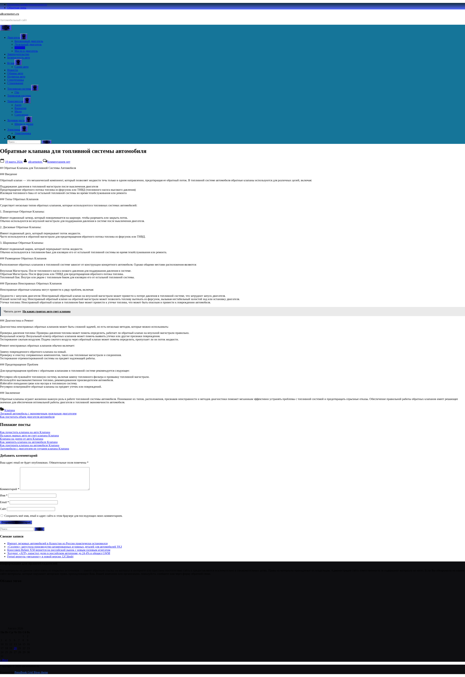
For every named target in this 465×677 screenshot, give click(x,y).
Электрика (14, 129)
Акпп (18, 104)
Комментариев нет (58, 161)
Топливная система (19, 88)
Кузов (11, 63)
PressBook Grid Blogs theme (31, 672)
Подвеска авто (16, 76)
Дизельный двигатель (28, 44)
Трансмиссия (15, 101)
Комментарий (9, 489)
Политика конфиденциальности (27, 4)
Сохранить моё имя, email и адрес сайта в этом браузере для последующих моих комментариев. (63, 515)
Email (4, 502)
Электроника (23, 133)
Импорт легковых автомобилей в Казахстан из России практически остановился (57, 543)
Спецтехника (15, 79)
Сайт (3, 508)
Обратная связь (16, 7)
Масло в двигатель (26, 50)
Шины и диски (24, 124)
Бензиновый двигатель (29, 41)
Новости (12, 70)
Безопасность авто (18, 57)
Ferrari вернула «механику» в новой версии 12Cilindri (40, 556)
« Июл (4, 660)
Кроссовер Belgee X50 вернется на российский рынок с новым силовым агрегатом (58, 549)
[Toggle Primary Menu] (6, 28)
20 (15, 648)
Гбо (17, 92)
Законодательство (18, 54)
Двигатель (13, 37)
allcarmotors (35, 161)
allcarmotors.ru (9, 13)
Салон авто (22, 66)
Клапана (20, 47)
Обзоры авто (15, 73)
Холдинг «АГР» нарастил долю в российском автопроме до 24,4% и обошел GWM (58, 553)
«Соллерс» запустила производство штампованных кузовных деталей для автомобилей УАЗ (64, 546)
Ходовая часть (16, 120)
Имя (3, 495)
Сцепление (21, 114)
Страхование (15, 83)
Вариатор (20, 108)
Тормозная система (19, 95)
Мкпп (18, 111)
